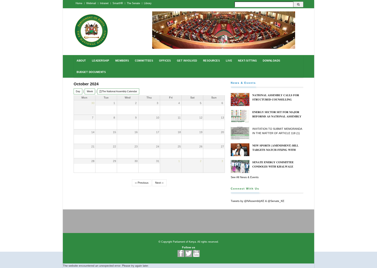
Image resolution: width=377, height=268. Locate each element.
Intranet (104, 3)
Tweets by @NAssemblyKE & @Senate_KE (257, 201)
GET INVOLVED (187, 60)
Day (78, 91)
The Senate (133, 3)
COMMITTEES (144, 60)
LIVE (229, 60)
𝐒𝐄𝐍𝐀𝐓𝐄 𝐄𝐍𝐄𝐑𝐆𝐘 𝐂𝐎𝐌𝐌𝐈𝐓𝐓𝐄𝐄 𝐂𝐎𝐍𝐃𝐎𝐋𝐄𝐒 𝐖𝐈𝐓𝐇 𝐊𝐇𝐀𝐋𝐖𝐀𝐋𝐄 (273, 164)
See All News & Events (245, 177)
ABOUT (81, 60)
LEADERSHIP (100, 60)
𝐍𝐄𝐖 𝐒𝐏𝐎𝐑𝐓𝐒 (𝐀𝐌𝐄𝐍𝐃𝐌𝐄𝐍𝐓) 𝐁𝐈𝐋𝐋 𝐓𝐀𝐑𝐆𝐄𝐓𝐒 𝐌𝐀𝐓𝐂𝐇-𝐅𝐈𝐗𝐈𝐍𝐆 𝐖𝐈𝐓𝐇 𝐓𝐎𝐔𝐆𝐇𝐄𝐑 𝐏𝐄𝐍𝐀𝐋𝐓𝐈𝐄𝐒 (275, 150)
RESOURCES (211, 60)
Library (148, 3)
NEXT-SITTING (247, 60)
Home (79, 3)
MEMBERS (122, 60)
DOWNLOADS (271, 60)
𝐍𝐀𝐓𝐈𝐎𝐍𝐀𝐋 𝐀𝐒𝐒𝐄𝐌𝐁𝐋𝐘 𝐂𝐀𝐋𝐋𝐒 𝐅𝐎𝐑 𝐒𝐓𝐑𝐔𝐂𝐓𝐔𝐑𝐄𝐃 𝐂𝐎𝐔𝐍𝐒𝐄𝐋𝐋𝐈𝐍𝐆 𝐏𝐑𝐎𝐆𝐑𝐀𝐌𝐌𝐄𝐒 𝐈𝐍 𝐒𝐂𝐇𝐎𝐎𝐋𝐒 (275, 99)
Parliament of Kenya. (185, 241)
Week (90, 91)
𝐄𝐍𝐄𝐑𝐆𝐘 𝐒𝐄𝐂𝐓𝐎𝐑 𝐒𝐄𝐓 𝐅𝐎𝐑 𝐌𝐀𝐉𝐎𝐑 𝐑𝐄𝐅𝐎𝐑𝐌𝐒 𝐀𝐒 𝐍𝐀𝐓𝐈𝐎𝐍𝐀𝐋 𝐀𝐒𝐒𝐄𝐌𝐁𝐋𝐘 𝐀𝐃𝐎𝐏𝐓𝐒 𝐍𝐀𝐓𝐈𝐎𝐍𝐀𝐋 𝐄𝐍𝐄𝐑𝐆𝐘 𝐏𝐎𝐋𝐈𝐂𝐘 (277, 116)
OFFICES (165, 60)
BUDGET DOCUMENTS (91, 72)
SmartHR (118, 3)
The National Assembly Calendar (119, 91)
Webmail (91, 3)
